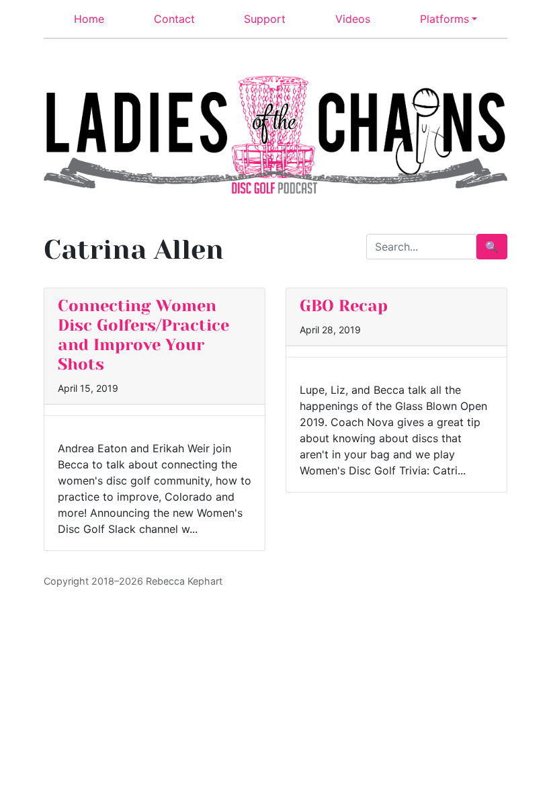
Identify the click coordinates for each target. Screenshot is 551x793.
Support (265, 19)
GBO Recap (344, 305)
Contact (174, 19)
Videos (352, 19)
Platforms (444, 19)
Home (89, 19)
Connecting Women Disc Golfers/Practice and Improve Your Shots (143, 334)
